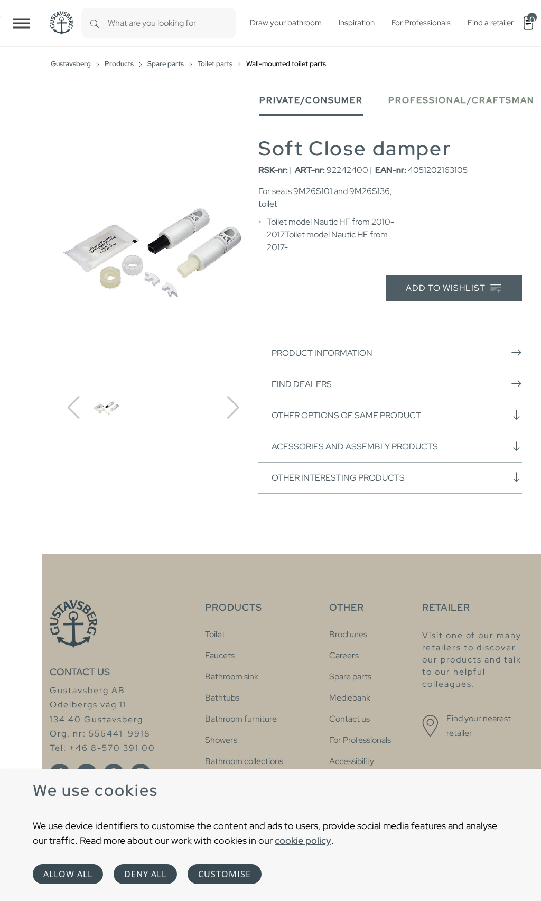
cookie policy (303, 840)
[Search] (94, 23)
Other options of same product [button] (346, 415)
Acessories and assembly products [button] (355, 446)
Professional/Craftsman (461, 100)
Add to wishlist (447, 287)
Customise (224, 874)
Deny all (145, 874)
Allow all (67, 874)
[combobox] (172, 23)
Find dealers (302, 384)
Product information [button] (322, 352)
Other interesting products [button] (338, 477)
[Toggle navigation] (21, 23)
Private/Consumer (311, 100)
